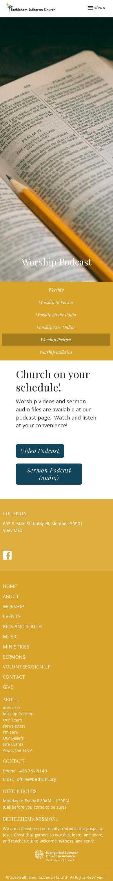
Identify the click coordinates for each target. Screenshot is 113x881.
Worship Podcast (56, 339)
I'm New (11, 732)
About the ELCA (17, 750)
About (11, 596)
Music (10, 636)
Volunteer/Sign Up (27, 667)
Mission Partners (18, 714)
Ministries (16, 647)
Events (12, 616)
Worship (56, 290)
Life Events (13, 744)
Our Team (12, 720)
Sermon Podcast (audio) (49, 474)
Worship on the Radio (56, 315)
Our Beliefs (13, 738)
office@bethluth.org (37, 779)
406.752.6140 (33, 771)
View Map (12, 530)
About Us (11, 707)
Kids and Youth (22, 626)
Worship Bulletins (55, 352)
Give (8, 687)
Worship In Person (56, 302)
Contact (14, 677)
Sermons (14, 657)
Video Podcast (40, 451)
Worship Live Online (56, 327)
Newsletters (14, 726)
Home (10, 586)
